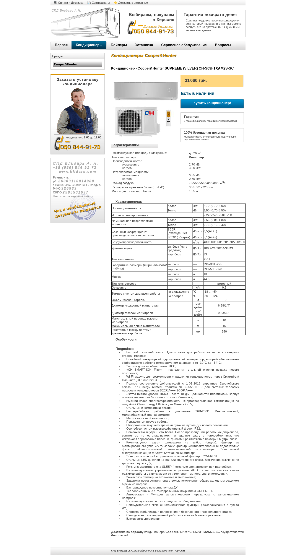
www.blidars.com (77, 171)
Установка (144, 45)
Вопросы (223, 45)
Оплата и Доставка (70, 2)
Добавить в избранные (133, 2)
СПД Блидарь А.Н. (65, 10)
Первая (61, 45)
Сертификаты (101, 2)
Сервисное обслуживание (184, 45)
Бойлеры (119, 45)
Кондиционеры (89, 45)
